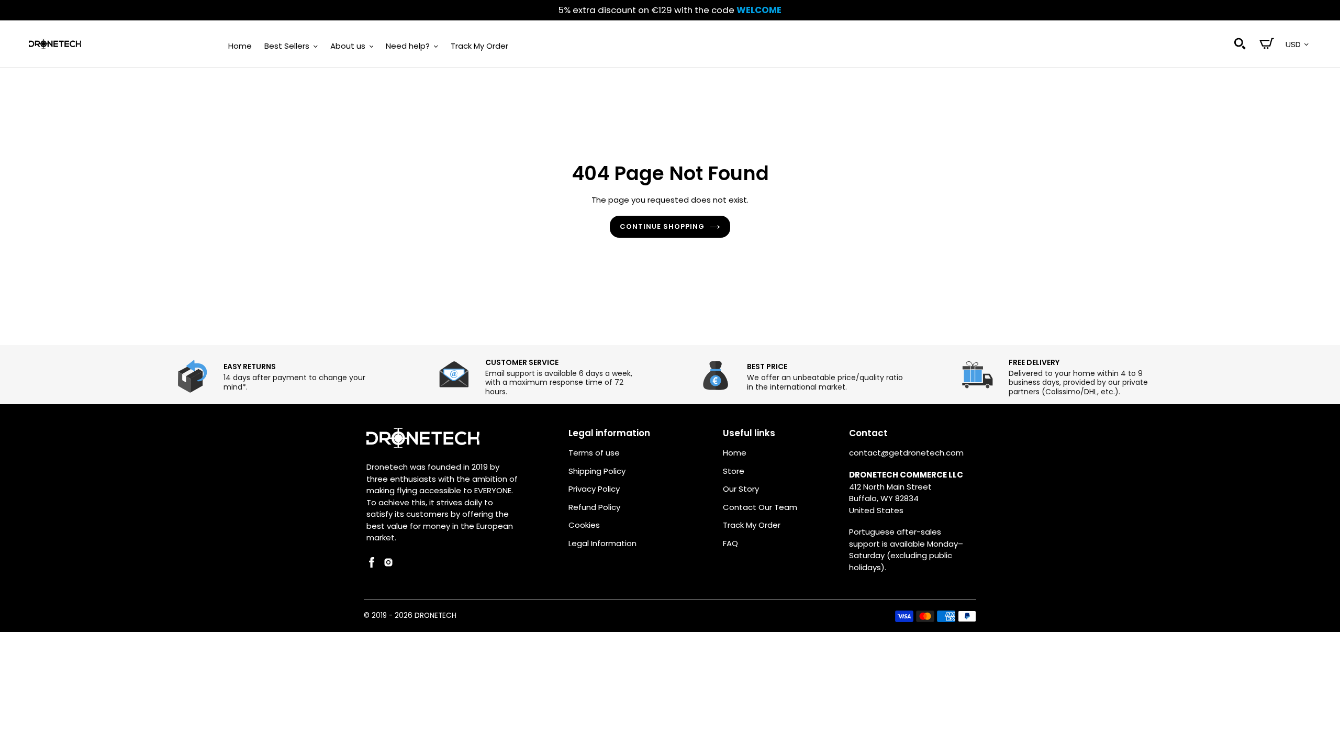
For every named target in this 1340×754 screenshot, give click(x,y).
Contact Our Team (760, 507)
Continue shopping (662, 226)
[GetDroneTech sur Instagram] (388, 564)
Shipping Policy (597, 470)
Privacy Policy (594, 488)
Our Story (741, 488)
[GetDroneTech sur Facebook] (371, 564)
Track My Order (751, 524)
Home (734, 452)
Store (733, 470)
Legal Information (602, 543)
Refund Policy (594, 507)
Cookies (584, 524)
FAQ (730, 543)
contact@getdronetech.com (906, 452)
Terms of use (594, 452)
